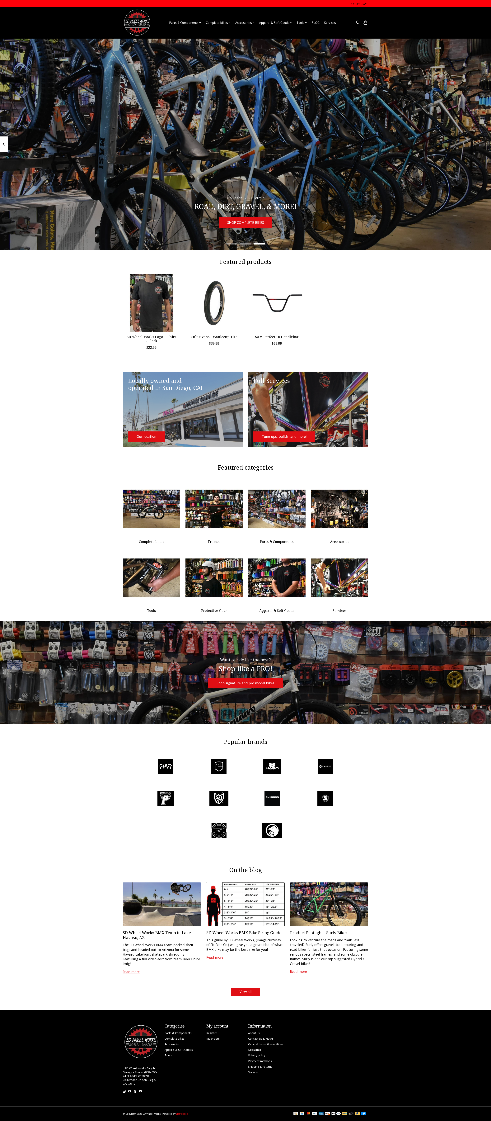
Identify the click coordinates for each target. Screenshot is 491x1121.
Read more (131, 971)
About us (254, 1033)
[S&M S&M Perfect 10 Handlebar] (277, 303)
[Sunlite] (219, 830)
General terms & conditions (265, 1044)
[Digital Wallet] (336, 1114)
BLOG (316, 23)
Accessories (339, 541)
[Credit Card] (302, 1114)
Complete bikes (151, 541)
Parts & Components (276, 541)
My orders (213, 1038)
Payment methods (260, 1061)
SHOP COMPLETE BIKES (245, 222)
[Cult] (166, 766)
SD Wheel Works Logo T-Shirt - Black (151, 339)
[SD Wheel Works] (137, 22)
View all (246, 991)
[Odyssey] (325, 766)
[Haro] (272, 766)
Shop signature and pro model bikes (245, 683)
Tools (151, 610)
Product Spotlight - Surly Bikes (318, 932)
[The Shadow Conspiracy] (272, 830)
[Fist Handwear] (219, 766)
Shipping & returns (260, 1066)
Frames (214, 541)
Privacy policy (256, 1055)
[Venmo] (363, 1114)
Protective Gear (214, 610)
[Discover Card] (327, 1114)
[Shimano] (272, 799)
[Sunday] (325, 799)
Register (211, 1033)
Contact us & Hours (261, 1038)
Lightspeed (182, 1113)
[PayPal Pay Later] (357, 1114)
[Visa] (314, 1114)
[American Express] (321, 1114)
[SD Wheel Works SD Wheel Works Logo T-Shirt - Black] (151, 303)
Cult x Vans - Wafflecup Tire (214, 337)
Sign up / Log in (359, 3)
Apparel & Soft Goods (276, 610)
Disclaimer (254, 1050)
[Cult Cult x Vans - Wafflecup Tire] (214, 303)
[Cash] (295, 1114)
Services (330, 23)
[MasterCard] (308, 1114)
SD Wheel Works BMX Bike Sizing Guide (243, 932)
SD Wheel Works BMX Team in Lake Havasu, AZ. (157, 935)
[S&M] (219, 799)
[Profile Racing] (166, 799)
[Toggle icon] (358, 22)
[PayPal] (344, 1114)
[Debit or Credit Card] (350, 1114)
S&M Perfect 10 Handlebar (277, 337)
